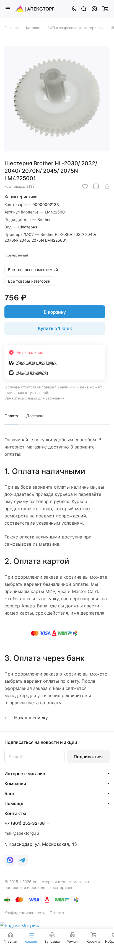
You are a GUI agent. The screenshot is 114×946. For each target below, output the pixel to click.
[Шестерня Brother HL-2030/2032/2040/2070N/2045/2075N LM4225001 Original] (57, 98)
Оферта (57, 912)
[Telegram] (22, 860)
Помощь (13, 803)
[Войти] (94, 8)
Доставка (35, 415)
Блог (9, 793)
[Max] (9, 860)
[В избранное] (85, 186)
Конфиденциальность (24, 912)
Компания (15, 783)
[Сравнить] (96, 186)
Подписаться (88, 756)
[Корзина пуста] (105, 8)
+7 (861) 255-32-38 (24, 823)
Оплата (11, 415)
